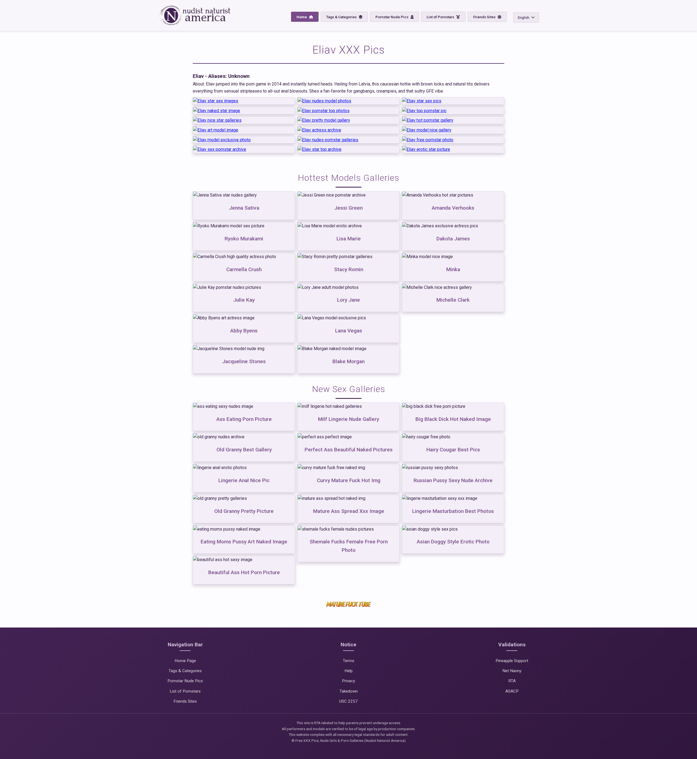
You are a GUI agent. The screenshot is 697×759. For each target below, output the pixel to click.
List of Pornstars (441, 17)
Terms (348, 660)
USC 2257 (348, 701)
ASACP (512, 691)
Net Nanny (511, 670)
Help (348, 670)
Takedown (349, 691)
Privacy (348, 680)
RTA (512, 680)
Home (302, 17)
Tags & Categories (341, 17)
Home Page (185, 660)
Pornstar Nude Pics (392, 17)
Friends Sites (484, 17)
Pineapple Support (512, 660)
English (523, 17)
